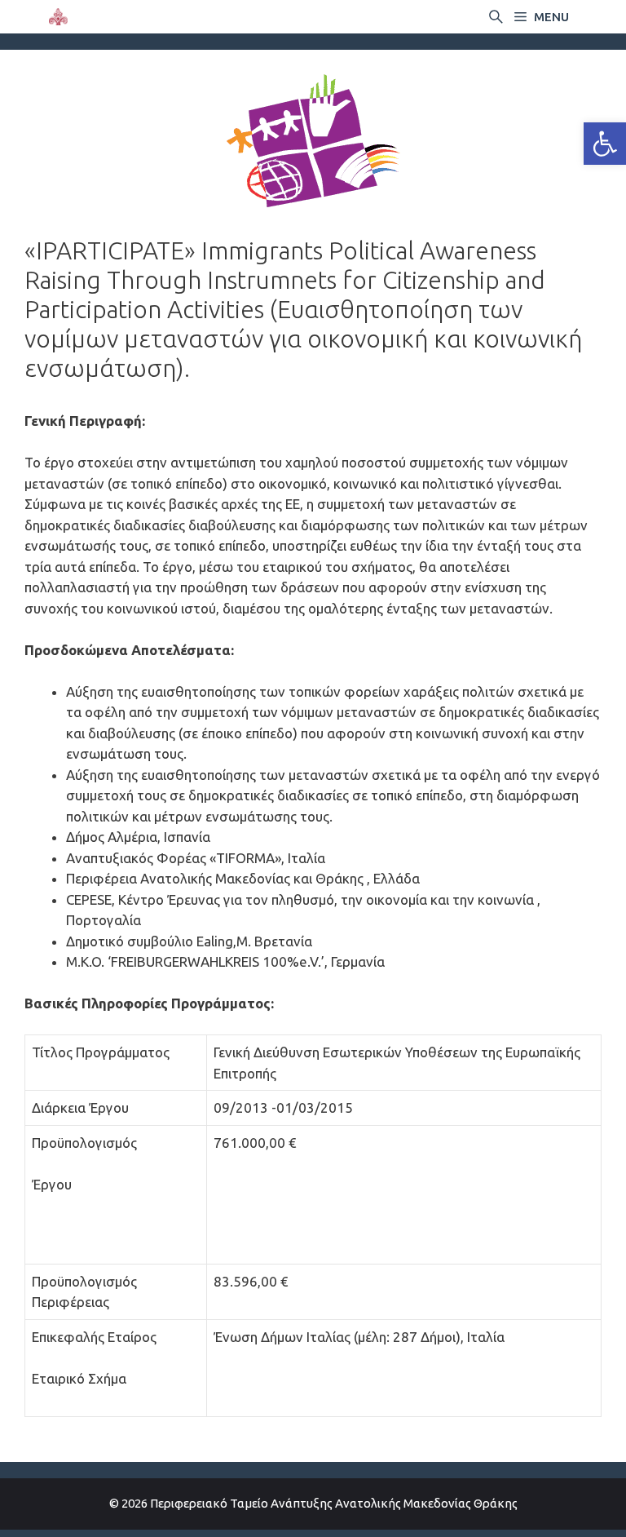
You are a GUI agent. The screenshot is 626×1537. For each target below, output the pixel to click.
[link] (605, 143)
